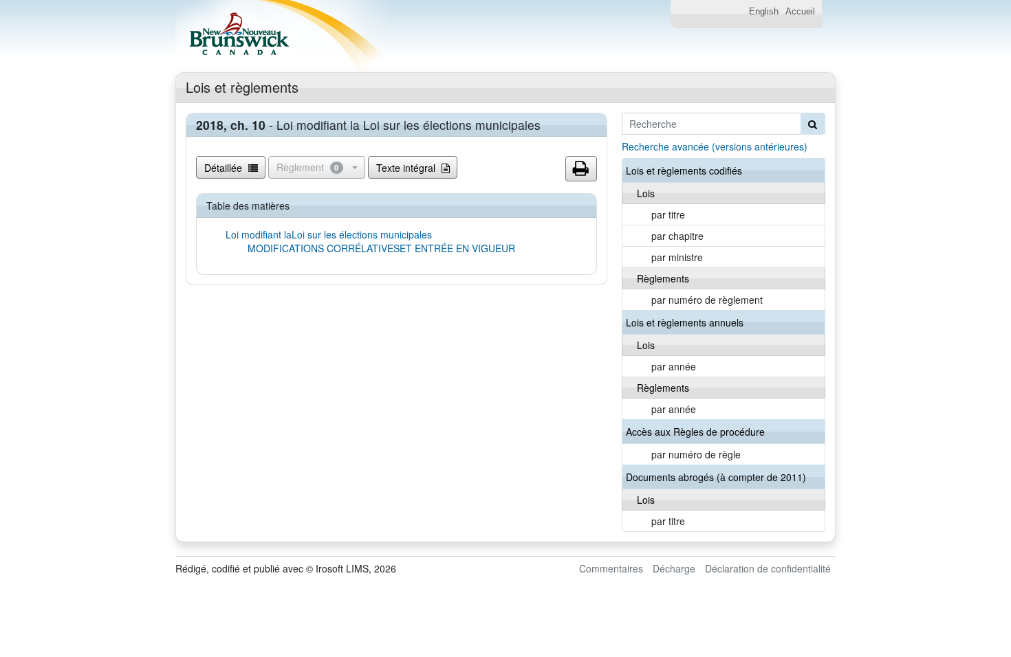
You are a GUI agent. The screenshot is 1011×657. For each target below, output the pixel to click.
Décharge (674, 568)
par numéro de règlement (707, 300)
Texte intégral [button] (407, 168)
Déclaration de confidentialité (768, 568)
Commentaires (611, 568)
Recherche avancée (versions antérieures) (714, 146)
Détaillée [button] (224, 168)
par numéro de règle (696, 454)
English (764, 11)
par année (673, 366)
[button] (581, 169)
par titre (668, 214)
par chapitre (677, 236)
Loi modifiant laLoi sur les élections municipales (329, 234)
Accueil (800, 11)
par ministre (677, 257)
